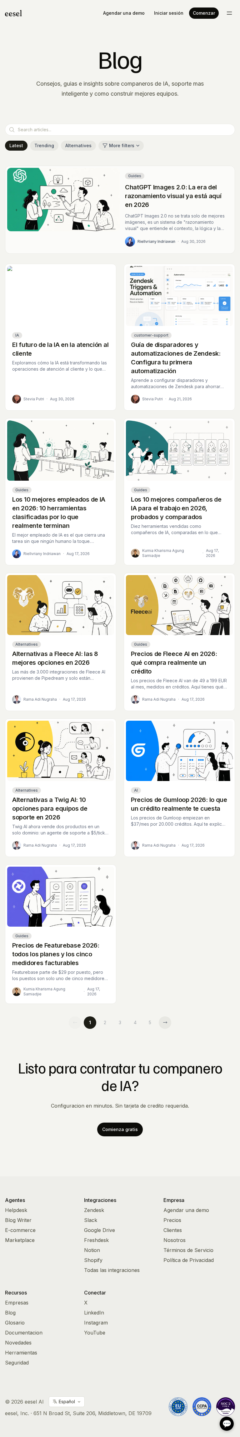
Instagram (96, 1322)
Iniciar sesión (168, 13)
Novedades (18, 1342)
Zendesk (94, 1210)
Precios (172, 1220)
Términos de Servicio (188, 1250)
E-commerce (20, 1230)
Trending (44, 145)
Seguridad (17, 1362)
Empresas (16, 1302)
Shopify (93, 1260)
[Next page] (165, 1022)
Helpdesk (16, 1210)
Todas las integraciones (112, 1270)
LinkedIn (94, 1312)
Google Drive (99, 1230)
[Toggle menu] (229, 13)
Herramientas (21, 1352)
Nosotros (174, 1240)
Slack (90, 1220)
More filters (121, 145)
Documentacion (23, 1332)
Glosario (15, 1322)
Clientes (172, 1230)
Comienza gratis (120, 1129)
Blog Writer (18, 1220)
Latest (16, 145)
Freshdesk (96, 1240)
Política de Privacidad (188, 1260)
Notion (92, 1250)
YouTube (94, 1332)
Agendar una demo (124, 13)
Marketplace (20, 1240)
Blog (10, 1312)
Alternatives (78, 145)
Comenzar (204, 13)
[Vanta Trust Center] (225, 1406)
